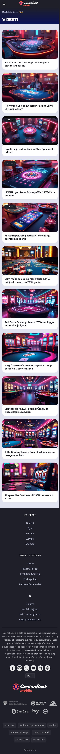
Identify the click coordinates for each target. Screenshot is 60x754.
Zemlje (30, 538)
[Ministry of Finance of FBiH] (15, 703)
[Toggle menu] (4, 4)
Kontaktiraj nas (30, 609)
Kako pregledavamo (30, 619)
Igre (30, 528)
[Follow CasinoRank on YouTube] (33, 668)
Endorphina (30, 579)
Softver (30, 533)
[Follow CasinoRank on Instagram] (19, 668)
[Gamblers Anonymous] (53, 703)
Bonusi (30, 523)
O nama (30, 604)
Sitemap (30, 544)
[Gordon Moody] (38, 703)
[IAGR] (36, 711)
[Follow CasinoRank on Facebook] (12, 668)
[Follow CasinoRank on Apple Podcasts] (47, 668)
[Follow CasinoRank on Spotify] (40, 668)
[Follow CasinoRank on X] (26, 668)
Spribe (30, 563)
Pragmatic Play (30, 568)
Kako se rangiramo (30, 614)
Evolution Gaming (30, 574)
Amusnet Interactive (30, 584)
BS (28, 675)
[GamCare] (20, 711)
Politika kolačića (30, 750)
